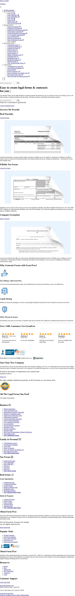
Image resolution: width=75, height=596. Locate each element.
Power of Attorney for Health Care (17, 73)
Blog (5, 568)
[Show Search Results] (18, 83)
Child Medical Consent (14, 66)
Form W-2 (10, 13)
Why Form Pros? (9, 571)
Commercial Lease (12, 45)
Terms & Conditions (6, 595)
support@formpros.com (7, 585)
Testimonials (7, 569)
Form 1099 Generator (10, 538)
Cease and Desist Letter (10, 410)
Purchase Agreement (13, 38)
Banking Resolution (13, 27)
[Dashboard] (4, 78)
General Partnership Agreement (16, 33)
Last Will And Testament (14, 68)
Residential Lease (12, 58)
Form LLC (3, 377)
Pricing (6, 566)
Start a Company (5, 219)
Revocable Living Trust (14, 75)
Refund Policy (25, 595)
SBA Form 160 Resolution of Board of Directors (18, 432)
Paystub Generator (9, 10)
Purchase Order (8, 430)
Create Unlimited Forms (7, 106)
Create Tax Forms (5, 168)
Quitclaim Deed (12, 56)
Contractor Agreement (13, 28)
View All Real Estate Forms (15, 63)
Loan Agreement (12, 36)
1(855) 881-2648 (5, 582)
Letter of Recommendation (11, 420)
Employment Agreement (14, 31)
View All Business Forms (14, 40)
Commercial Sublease (13, 46)
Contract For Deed (12, 48)
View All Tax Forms (13, 23)
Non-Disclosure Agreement (11, 425)
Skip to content (4, 1)
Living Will (10, 70)
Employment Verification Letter (16, 30)
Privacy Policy (16, 595)
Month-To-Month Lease (14, 55)
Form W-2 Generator (10, 537)
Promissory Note (8, 427)
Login (5, 574)
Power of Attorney (12, 71)
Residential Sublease (13, 60)
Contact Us (7, 573)
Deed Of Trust (11, 50)
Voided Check (11, 22)
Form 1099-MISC (12, 17)
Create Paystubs (4, 118)
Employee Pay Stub (9, 461)
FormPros (3, 4)
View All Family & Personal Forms (17, 76)
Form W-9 (10, 20)
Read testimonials (5, 527)
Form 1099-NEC (12, 15)
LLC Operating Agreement (15, 35)
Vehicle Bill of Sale (9, 434)
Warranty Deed (11, 61)
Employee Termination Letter (12, 414)
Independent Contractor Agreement (14, 412)
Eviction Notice (12, 51)
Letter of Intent (11, 53)
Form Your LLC (8, 540)
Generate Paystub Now (6, 593)
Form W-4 (10, 18)
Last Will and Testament (11, 445)
